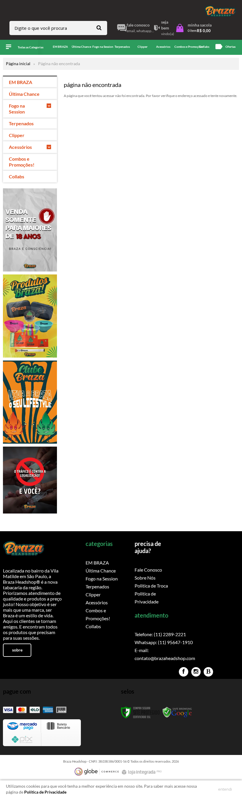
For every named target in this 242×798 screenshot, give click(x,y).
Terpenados (97, 586)
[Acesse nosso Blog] (208, 672)
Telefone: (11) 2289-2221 (160, 634)
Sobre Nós (145, 577)
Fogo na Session (102, 578)
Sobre (17, 649)
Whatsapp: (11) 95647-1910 (164, 642)
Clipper (93, 594)
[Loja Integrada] (142, 772)
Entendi (225, 789)
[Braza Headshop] (220, 11)
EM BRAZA (97, 562)
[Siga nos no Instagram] (196, 672)
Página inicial (18, 63)
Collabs (93, 626)
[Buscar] (99, 27)
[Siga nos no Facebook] (183, 672)
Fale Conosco (148, 569)
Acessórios (97, 602)
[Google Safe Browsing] (177, 712)
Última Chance (101, 570)
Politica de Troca (151, 585)
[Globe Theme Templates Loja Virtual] (97, 772)
